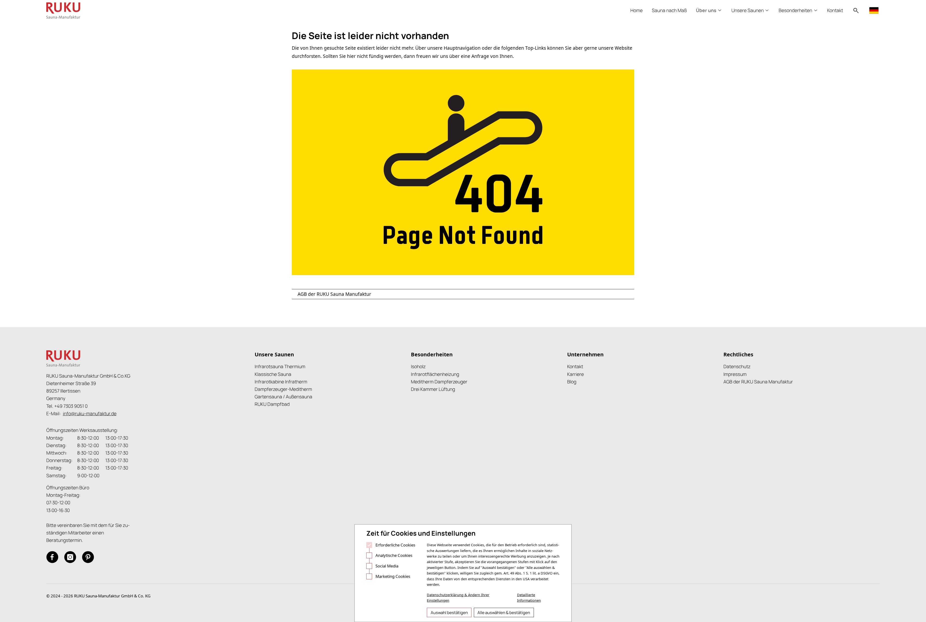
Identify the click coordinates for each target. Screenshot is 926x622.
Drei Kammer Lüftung (433, 389)
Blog (571, 382)
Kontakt (575, 366)
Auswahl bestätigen (449, 612)
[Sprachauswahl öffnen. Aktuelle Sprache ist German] (874, 10)
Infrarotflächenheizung (435, 374)
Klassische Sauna (273, 374)
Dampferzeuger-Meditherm (283, 389)
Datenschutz (736, 366)
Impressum (735, 374)
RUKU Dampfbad (272, 404)
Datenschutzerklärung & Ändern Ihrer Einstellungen (458, 597)
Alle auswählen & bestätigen (503, 612)
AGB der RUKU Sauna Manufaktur (334, 294)
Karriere (575, 374)
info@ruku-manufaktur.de (89, 413)
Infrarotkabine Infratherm (281, 382)
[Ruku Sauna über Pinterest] (88, 557)
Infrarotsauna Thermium (280, 366)
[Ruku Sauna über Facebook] (52, 557)
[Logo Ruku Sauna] (63, 10)
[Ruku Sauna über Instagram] (70, 557)
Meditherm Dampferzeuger (439, 382)
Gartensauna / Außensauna (283, 397)
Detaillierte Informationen (529, 597)
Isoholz (418, 366)
